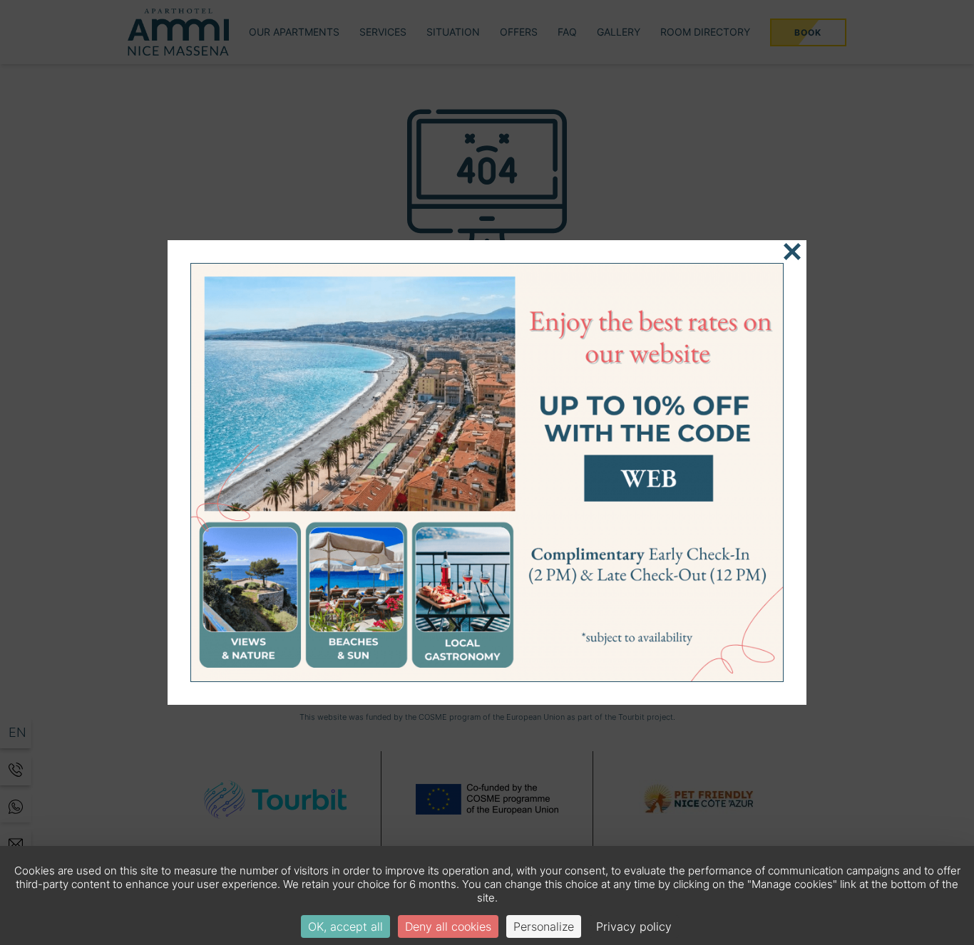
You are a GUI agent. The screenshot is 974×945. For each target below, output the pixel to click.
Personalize (543, 926)
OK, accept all (345, 926)
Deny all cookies (448, 926)
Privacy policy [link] (634, 926)
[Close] (792, 251)
